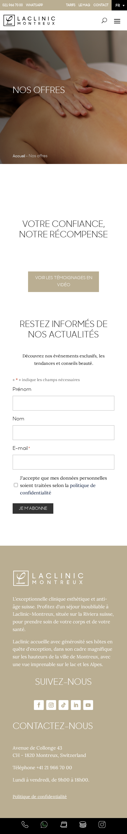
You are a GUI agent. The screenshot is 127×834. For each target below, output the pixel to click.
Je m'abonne (33, 508)
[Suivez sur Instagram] (51, 705)
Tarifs (71, 5)
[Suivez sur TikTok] (63, 705)
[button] (119, 5)
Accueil (19, 156)
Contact (101, 5)
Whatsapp (34, 5)
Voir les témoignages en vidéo (63, 281)
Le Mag (84, 5)
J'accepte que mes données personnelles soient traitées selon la (63, 485)
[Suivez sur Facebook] (39, 705)
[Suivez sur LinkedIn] (76, 705)
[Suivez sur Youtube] (88, 705)
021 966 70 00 (12, 5)
